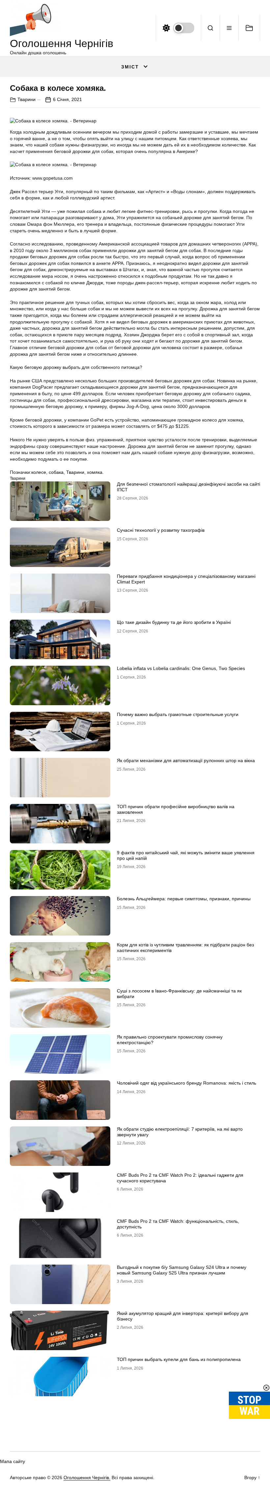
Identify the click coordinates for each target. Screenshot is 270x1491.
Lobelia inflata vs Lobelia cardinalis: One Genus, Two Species (181, 668)
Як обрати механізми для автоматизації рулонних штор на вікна (186, 760)
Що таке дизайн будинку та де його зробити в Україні (174, 622)
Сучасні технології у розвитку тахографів (160, 530)
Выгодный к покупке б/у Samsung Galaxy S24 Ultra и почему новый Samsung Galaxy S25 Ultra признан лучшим (181, 1270)
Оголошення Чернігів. (87, 1477)
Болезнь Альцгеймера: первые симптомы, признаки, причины (184, 898)
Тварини (26, 99)
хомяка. (95, 472)
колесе (38, 472)
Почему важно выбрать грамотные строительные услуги (177, 714)
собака (56, 472)
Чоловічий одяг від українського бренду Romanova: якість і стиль (186, 1083)
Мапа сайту (12, 1461)
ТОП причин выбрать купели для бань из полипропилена (179, 1359)
